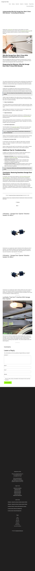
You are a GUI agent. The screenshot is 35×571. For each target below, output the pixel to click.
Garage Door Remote (12, 195)
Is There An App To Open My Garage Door (14, 510)
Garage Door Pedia (5, 1)
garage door (10, 29)
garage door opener (27, 116)
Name (5, 365)
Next (17, 205)
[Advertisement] (17, 21)
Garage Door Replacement (17, 495)
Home (17, 517)
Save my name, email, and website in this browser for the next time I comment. (17, 379)
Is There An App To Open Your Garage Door (15, 508)
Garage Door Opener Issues (7, 197)
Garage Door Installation (17, 488)
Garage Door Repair (19, 195)
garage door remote (13, 157)
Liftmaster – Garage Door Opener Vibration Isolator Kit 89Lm (16, 214)
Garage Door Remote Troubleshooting (18, 197)
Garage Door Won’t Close (25, 30)
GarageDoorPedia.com (19, 530)
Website (5, 374)
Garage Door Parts (17, 489)
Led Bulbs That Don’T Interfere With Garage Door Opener (16, 298)
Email (5, 369)
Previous (18, 202)
